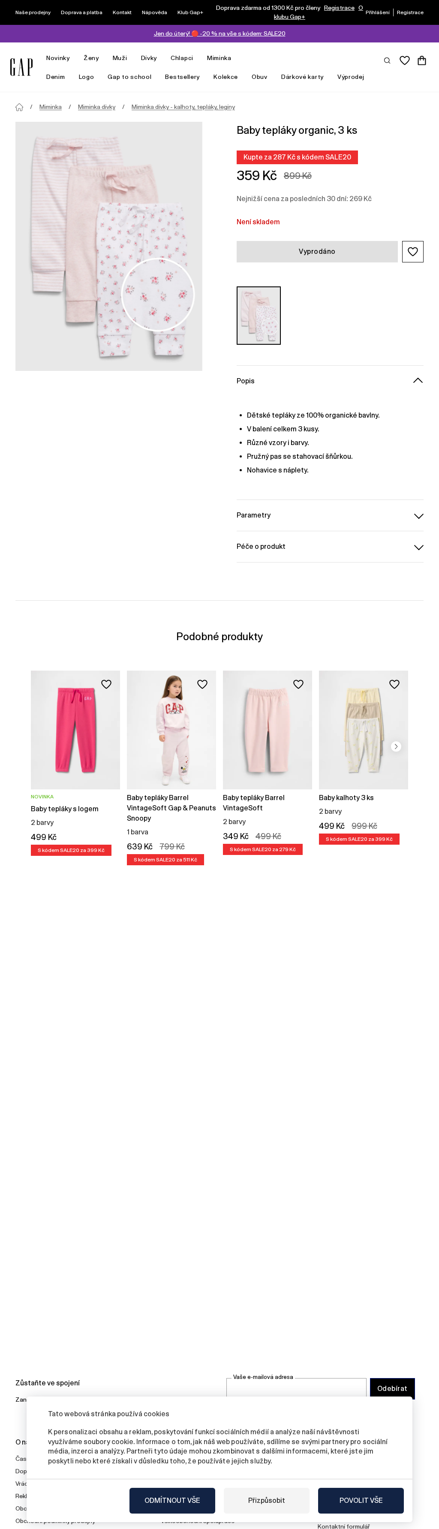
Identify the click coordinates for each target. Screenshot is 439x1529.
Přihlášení (378, 12)
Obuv (260, 76)
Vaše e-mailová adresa (263, 1377)
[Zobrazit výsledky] (387, 60)
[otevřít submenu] (74, 58)
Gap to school (129, 76)
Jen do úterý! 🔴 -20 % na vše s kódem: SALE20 (220, 33)
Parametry (254, 515)
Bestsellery (182, 76)
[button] (413, 251)
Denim (55, 76)
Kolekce (225, 76)
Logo (86, 76)
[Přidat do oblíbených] (106, 684)
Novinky (58, 57)
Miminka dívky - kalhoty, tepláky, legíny (183, 106)
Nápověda (154, 12)
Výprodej (350, 76)
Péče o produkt (261, 546)
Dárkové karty (302, 76)
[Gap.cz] (21, 67)
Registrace (339, 7)
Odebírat (392, 1389)
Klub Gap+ (190, 12)
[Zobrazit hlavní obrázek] (108, 246)
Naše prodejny (33, 12)
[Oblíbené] (405, 60)
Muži (120, 57)
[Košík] (422, 60)
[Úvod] (19, 107)
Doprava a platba (81, 12)
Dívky (149, 57)
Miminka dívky (96, 106)
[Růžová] (259, 315)
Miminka (219, 57)
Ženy (91, 57)
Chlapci (182, 57)
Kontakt (122, 12)
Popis (246, 381)
